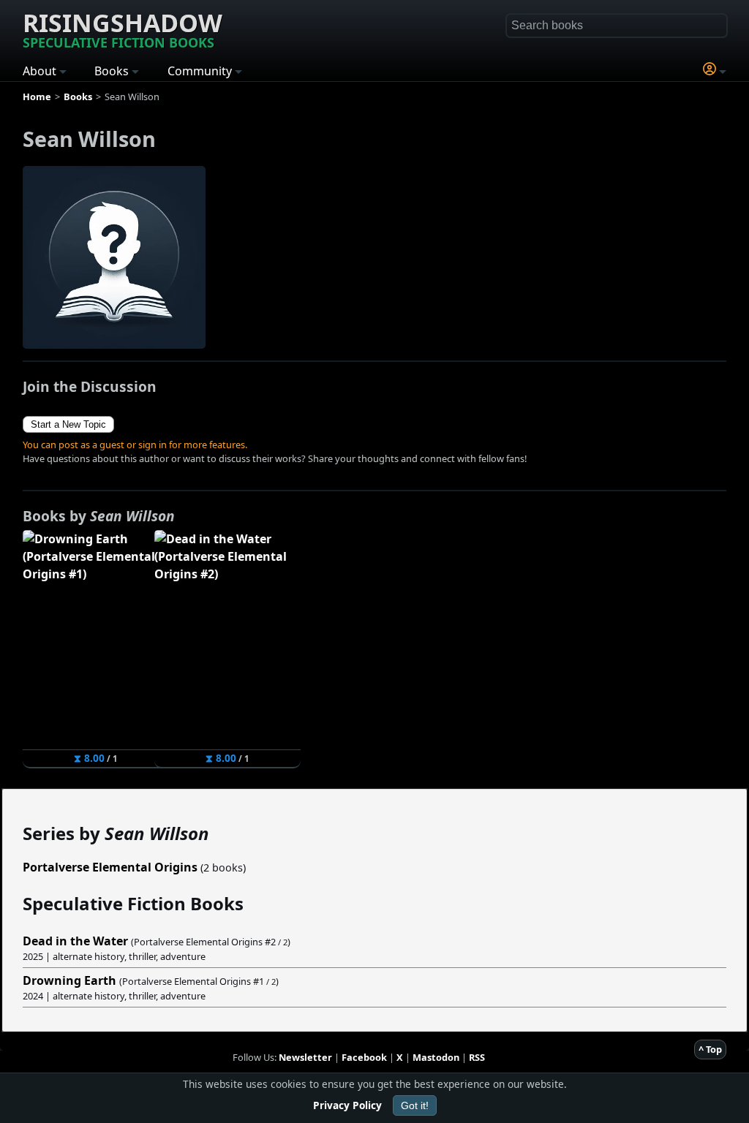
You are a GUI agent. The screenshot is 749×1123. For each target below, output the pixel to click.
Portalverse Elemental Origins (110, 867)
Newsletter (305, 1057)
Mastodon (436, 1057)
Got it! (415, 1105)
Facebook (364, 1057)
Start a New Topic (68, 424)
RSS (477, 1057)
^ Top (710, 1049)
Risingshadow (122, 28)
